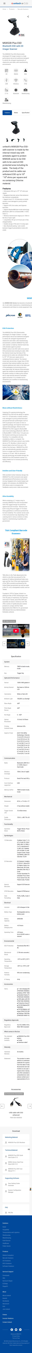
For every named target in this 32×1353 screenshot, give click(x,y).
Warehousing (6, 1235)
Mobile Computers (8, 1255)
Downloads (6, 1275)
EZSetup (5, 1283)
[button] (5, 644)
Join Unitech (6, 1309)
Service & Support (8, 1271)
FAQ (4, 1278)
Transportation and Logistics (11, 1232)
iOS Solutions (7, 1261)
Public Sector (7, 1246)
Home (4, 9)
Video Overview (10, 621)
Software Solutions (8, 1266)
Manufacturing (7, 1238)
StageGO (5, 1286)
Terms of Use (16, 1338)
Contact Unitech (7, 1322)
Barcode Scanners (23, 9)
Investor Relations (8, 1318)
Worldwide (6, 1301)
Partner (5, 1314)
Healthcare (6, 1243)
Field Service (6, 1240)
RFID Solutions (7, 1263)
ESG (4, 1306)
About (4, 1292)
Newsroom (6, 1304)
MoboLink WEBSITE (16, 1334)
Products (12, 9)
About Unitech (7, 1295)
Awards (5, 1298)
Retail (4, 1227)
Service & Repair (7, 1281)
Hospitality (6, 1229)
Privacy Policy (16, 1336)
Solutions (5, 1223)
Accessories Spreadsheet (14, 1094)
